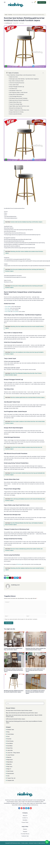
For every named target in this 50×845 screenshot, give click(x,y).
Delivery (25, 829)
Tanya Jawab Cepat (13, 84)
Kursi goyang (8, 309)
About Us (25, 815)
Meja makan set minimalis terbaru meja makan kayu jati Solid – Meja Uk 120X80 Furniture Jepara (24, 715)
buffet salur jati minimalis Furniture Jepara (15, 719)
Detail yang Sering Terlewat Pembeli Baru (18, 100)
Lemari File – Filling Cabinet (13, 752)
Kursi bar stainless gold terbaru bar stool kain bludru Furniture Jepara (28, 397)
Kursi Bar (9, 738)
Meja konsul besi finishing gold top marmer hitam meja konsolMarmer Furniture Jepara (24, 722)
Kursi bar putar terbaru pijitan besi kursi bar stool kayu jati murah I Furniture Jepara (35, 670)
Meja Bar (9, 757)
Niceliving (19, 564)
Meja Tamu (9, 766)
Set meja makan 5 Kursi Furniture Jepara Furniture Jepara (19, 710)
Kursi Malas (9, 745)
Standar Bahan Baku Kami (15, 102)
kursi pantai (15, 311)
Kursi (8, 736)
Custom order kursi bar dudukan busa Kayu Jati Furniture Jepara (26, 221)
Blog (8, 731)
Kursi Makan (10, 743)
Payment (25, 831)
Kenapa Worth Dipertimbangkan (16, 94)
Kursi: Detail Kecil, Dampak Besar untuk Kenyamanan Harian (21, 75)
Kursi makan (8, 306)
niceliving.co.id (15, 585)
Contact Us (25, 817)
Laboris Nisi (10, 750)
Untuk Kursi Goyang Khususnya (16, 82)
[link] (5, 578)
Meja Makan (10, 762)
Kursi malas (7, 311)
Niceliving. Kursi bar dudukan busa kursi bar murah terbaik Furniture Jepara (13, 691)
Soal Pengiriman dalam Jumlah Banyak (18, 92)
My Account (42, 2)
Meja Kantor (10, 759)
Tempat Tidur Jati (11, 778)
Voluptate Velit (10, 780)
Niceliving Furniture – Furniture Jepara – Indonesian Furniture (25, 843)
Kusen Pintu (9, 748)
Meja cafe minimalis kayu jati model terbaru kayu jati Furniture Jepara (22, 712)
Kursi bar (7, 308)
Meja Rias (9, 764)
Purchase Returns (25, 833)
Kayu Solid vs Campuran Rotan (16, 80)
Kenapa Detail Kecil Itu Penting (16, 112)
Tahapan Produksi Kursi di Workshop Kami (19, 110)
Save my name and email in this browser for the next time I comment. (21, 619)
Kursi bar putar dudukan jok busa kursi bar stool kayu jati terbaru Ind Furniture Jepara (13, 670)
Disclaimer (25, 820)
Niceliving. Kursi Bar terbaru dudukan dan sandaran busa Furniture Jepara (36, 649)
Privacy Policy (25, 822)
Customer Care (25, 836)
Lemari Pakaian (10, 755)
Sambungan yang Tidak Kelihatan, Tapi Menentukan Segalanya (24, 78)
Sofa (8, 775)
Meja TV (9, 768)
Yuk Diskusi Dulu (13, 88)
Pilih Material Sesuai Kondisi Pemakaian (18, 98)
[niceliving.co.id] (8, 587)
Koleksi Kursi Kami (13, 76)
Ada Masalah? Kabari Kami (15, 90)
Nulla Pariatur (10, 771)
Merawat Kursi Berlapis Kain (15, 108)
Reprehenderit (10, 773)
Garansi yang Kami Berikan (15, 113)
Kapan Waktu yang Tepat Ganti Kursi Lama (19, 106)
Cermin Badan (10, 734)
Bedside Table (10, 729)
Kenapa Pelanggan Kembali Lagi (16, 86)
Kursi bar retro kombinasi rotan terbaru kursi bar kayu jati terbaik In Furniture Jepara (35, 692)
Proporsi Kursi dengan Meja (15, 104)
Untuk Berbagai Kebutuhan (15, 96)
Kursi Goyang (10, 741)
